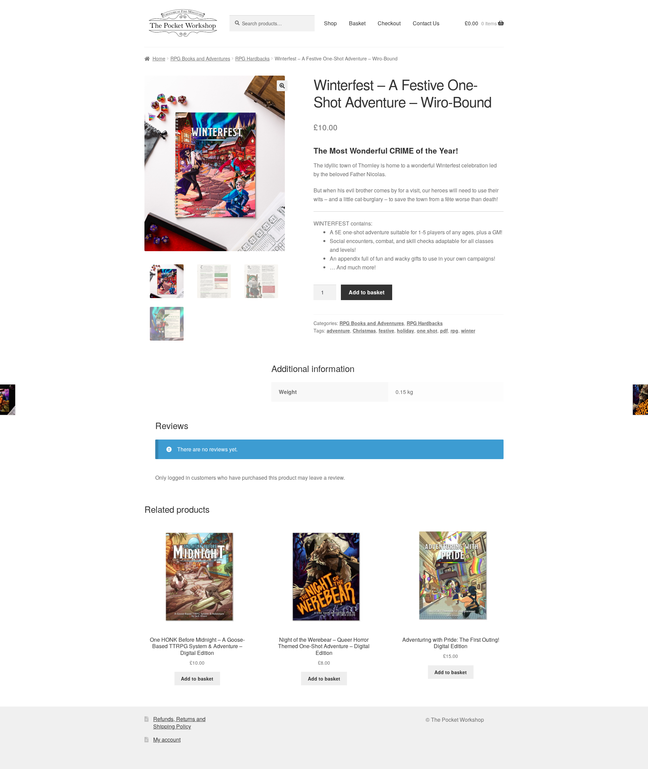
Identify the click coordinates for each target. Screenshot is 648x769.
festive (386, 330)
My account (167, 739)
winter (468, 330)
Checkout (389, 23)
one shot (427, 330)
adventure (338, 330)
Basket (357, 23)
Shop (330, 23)
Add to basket (366, 292)
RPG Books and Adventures (200, 58)
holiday (405, 330)
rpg (454, 330)
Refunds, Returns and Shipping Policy (179, 723)
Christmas (364, 330)
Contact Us (426, 23)
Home (159, 58)
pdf (444, 330)
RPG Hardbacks (252, 58)
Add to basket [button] (197, 678)
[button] (282, 85)
